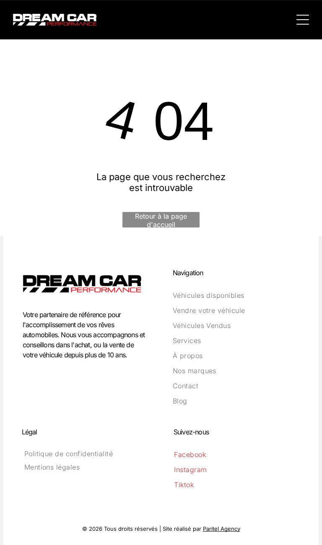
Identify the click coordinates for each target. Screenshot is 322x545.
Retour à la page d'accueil (161, 219)
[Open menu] (302, 19)
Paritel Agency (221, 528)
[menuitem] (236, 295)
